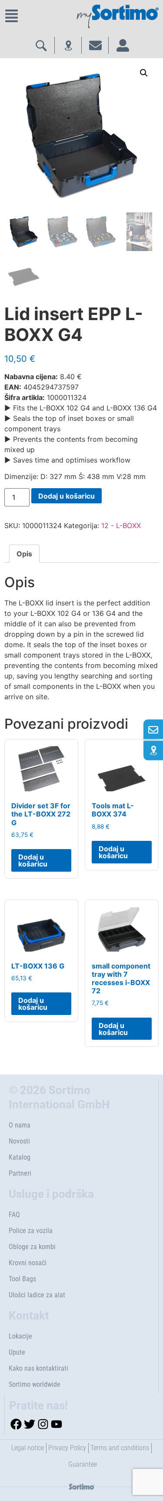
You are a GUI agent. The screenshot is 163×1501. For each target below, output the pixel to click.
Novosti (19, 1141)
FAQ (14, 1214)
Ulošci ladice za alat (37, 1295)
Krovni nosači (28, 1263)
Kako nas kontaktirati (38, 1368)
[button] (144, 73)
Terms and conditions (119, 1448)
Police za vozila (31, 1231)
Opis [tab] (24, 553)
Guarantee (82, 1464)
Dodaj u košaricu (66, 496)
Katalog (19, 1157)
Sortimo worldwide (34, 1384)
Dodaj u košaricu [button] (32, 860)
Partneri (20, 1173)
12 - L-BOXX (121, 525)
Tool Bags (22, 1279)
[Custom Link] (153, 750)
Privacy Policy (67, 1448)
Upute (17, 1352)
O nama (19, 1125)
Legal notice (27, 1448)
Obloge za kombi (32, 1247)
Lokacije (20, 1336)
